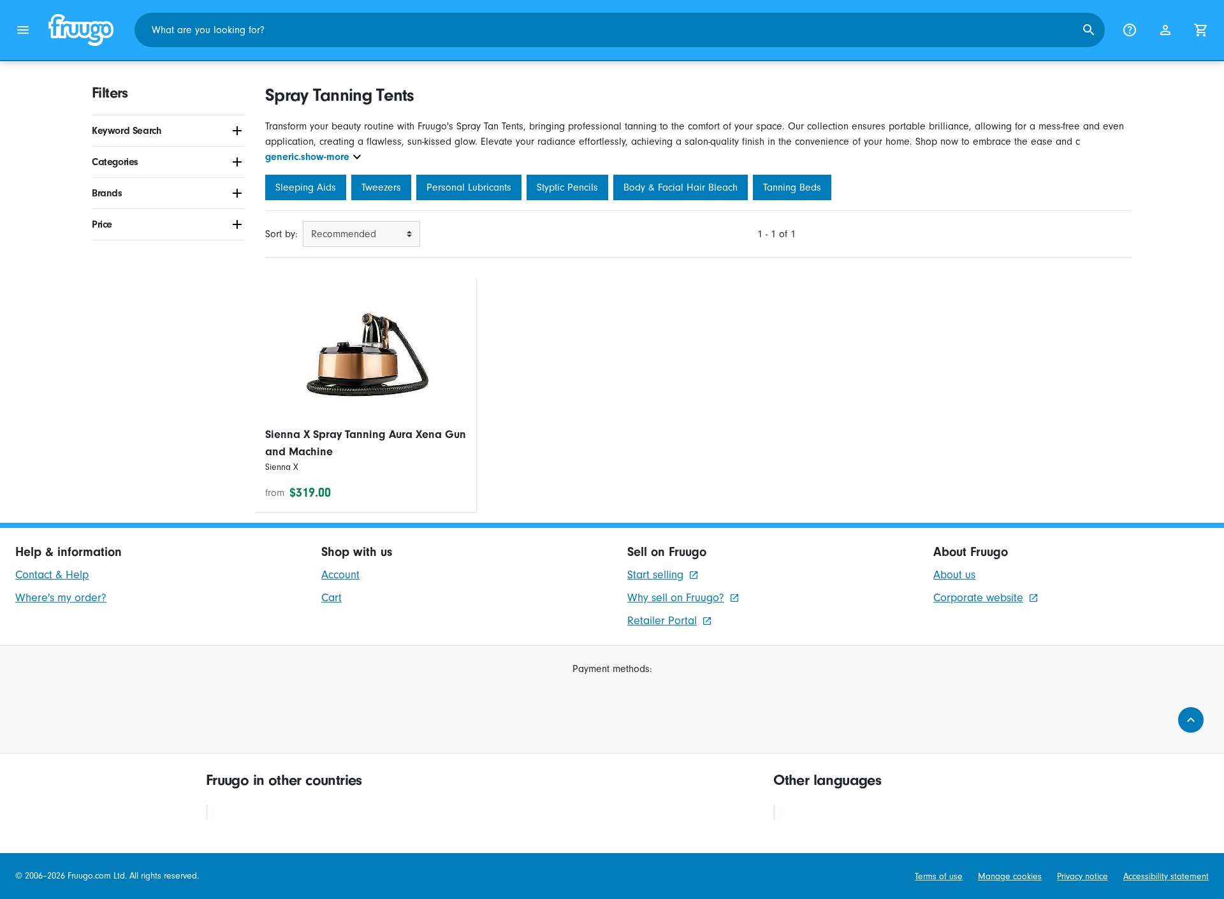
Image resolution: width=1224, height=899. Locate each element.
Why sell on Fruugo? (675, 597)
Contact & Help (52, 574)
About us (954, 574)
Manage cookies (1010, 876)
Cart (331, 597)
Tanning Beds (792, 187)
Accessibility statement (1166, 876)
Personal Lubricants (468, 187)
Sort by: (281, 234)
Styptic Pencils (567, 187)
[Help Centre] (1129, 30)
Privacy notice (1082, 876)
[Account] (1165, 30)
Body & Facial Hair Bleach (680, 187)
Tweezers (381, 187)
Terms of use (939, 876)
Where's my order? (60, 597)
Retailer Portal (662, 620)
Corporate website (978, 597)
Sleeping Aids (305, 187)
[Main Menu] (23, 30)
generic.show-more (307, 157)
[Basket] (1201, 30)
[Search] (1089, 30)
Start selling (655, 574)
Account (340, 574)
